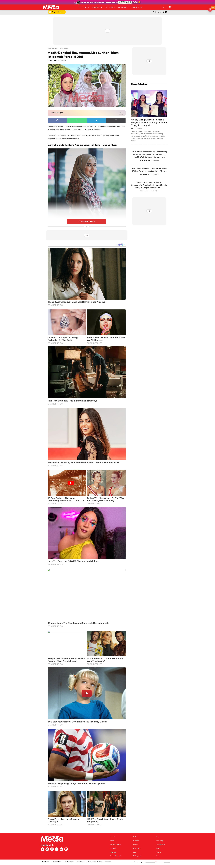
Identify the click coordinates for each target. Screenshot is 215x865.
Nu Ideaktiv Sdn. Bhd (150, 862)
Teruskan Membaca (87, 221)
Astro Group (167, 862)
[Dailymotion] (166, 12)
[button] (163, 7)
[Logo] (51, 7)
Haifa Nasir (53, 60)
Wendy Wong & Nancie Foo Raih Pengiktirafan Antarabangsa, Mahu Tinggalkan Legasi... (149, 122)
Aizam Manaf (144, 174)
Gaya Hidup (64, 48)
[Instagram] (156, 12)
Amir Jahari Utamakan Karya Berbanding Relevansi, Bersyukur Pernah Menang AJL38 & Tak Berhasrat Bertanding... (149, 154)
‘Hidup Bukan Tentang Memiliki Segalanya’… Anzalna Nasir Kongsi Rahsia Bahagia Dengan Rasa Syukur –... (149, 185)
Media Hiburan (53, 48)
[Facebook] (153, 12)
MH (132, 128)
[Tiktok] (161, 12)
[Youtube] (163, 12)
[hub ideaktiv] (170, 6)
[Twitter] (158, 12)
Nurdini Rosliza (145, 160)
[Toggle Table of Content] (119, 113)
